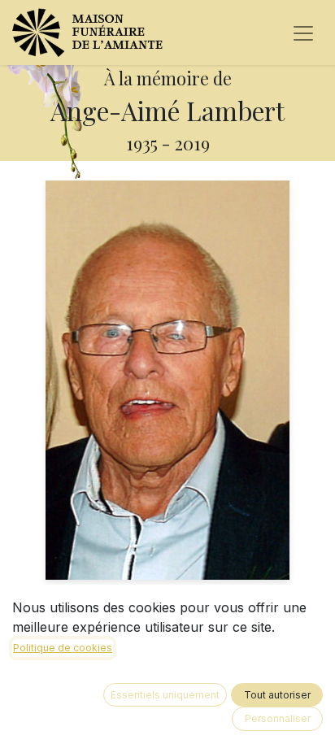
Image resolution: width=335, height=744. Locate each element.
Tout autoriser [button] (277, 695)
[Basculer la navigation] (303, 32)
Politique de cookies (62, 648)
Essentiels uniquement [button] (165, 695)
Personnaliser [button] (278, 718)
